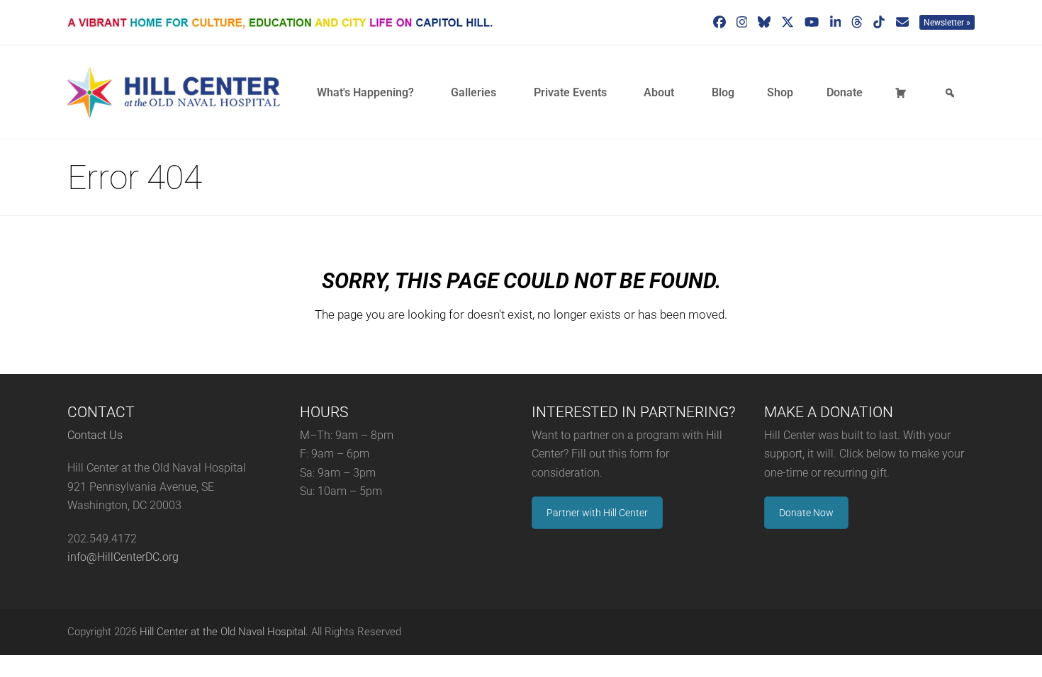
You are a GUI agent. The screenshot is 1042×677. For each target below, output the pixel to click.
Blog (723, 92)
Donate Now (806, 512)
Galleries (473, 92)
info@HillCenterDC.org (123, 557)
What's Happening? (365, 92)
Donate (845, 92)
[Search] (952, 92)
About (659, 92)
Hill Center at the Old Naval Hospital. (224, 631)
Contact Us (95, 435)
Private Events (570, 92)
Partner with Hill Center (597, 512)
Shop (780, 92)
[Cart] (903, 92)
